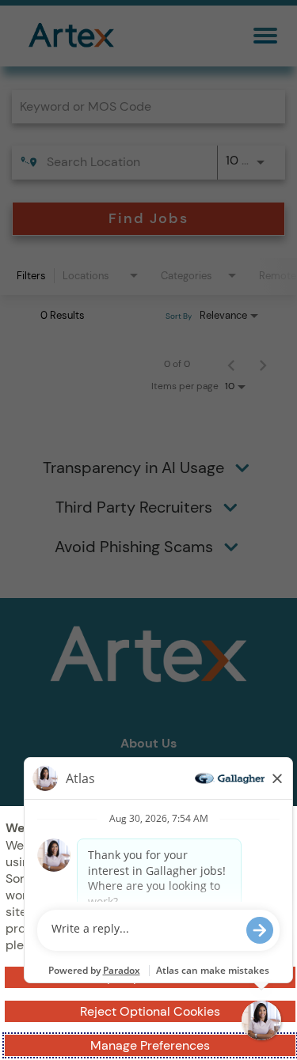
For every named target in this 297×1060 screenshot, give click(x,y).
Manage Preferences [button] (150, 1045)
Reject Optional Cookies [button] (150, 1011)
